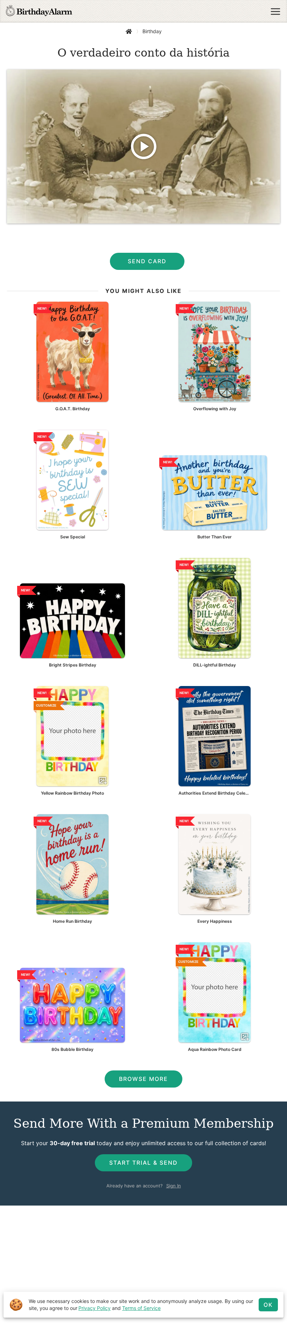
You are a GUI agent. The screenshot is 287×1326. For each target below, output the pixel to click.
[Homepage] (39, 11)
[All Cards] (129, 31)
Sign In (173, 1185)
